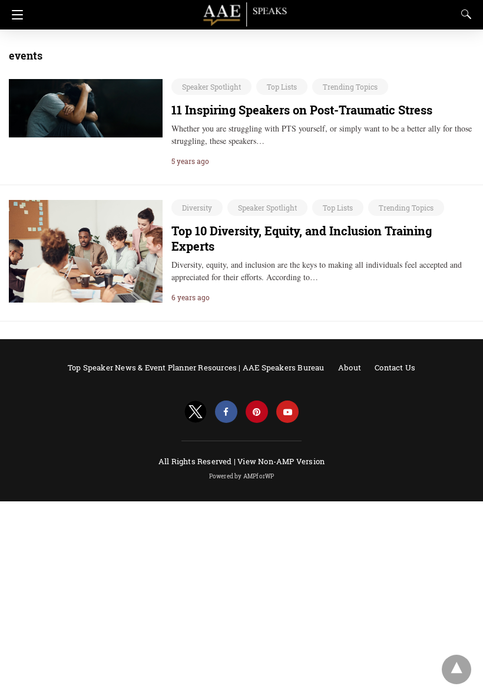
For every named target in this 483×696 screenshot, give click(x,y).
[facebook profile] (226, 412)
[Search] (463, 14)
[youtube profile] (287, 412)
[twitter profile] (195, 412)
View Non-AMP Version (281, 461)
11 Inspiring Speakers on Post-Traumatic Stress (301, 109)
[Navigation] (14, 14)
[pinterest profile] (257, 412)
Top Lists (282, 86)
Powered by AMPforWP (241, 476)
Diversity (197, 207)
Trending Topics (350, 86)
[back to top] (456, 669)
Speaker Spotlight (211, 86)
